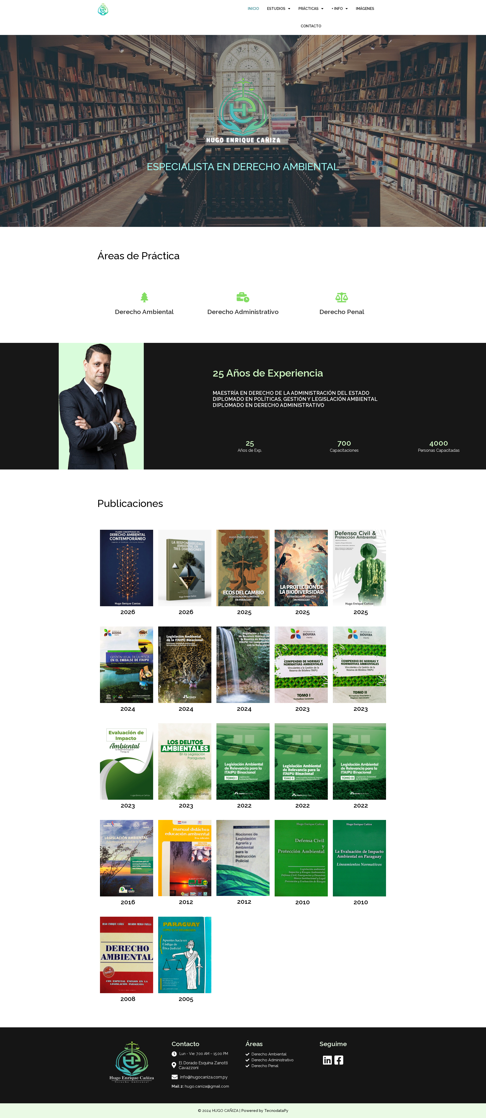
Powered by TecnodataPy (264, 1110)
